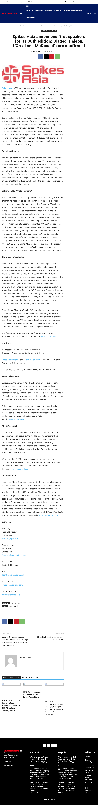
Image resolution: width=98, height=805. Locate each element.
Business (12, 26)
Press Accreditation (11, 360)
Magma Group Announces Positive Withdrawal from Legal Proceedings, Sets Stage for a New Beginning (15, 641)
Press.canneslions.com (12, 585)
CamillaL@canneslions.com (14, 555)
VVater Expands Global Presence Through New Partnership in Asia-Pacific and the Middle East (39, 761)
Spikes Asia (12, 606)
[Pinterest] (51, 56)
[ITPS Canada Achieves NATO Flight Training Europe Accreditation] (32, 686)
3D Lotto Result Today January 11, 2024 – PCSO (50, 638)
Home (4, 26)
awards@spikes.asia (11, 595)
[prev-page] (3, 719)
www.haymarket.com (48, 515)
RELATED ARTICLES (11, 678)
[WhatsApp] (57, 56)
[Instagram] (88, 1)
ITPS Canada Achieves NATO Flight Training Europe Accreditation (32, 694)
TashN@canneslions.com (13, 575)
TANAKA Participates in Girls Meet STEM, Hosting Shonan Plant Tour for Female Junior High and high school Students (39, 787)
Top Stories (52, 30)
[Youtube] (94, 1)
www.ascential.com (20, 469)
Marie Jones (37, 51)
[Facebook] (85, 1)
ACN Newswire (16, 603)
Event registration (32, 360)
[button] (27, 21)
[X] (91, 1)
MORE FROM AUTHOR (31, 678)
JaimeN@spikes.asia (11, 538)
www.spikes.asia (48, 336)
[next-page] (7, 719)
